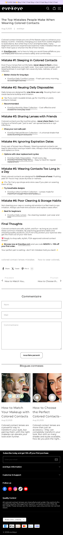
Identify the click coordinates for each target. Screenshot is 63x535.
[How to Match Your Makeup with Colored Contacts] (15, 387)
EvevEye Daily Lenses (16, 215)
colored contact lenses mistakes (18, 259)
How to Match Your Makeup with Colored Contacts (15, 281)
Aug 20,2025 (38, 420)
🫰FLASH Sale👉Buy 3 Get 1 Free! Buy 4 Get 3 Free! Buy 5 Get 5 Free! (31, 2)
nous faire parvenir (31, 355)
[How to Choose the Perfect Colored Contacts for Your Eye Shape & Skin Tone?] (47, 387)
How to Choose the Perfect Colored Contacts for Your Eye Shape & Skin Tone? (48, 281)
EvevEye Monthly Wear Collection (22, 107)
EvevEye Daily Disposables (19, 158)
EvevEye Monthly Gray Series (20, 160)
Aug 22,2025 (6, 420)
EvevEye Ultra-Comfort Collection (22, 192)
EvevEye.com (24, 244)
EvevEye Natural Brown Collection (22, 133)
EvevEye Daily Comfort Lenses (20, 79)
